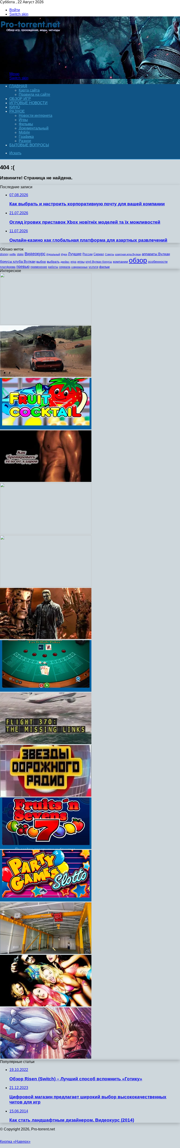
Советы (109, 254)
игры (81, 261)
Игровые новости (28, 103)
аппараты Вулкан (156, 254)
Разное (17, 111)
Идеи (64, 254)
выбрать (53, 261)
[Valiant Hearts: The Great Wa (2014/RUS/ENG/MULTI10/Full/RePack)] (45, 585)
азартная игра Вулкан (128, 254)
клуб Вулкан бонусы (99, 261)
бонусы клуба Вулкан (17, 261)
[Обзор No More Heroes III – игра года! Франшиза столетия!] (45, 1057)
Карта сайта (29, 90)
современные (79, 267)
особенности (158, 261)
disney (4, 254)
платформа (7, 267)
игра (73, 261)
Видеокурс (35, 253)
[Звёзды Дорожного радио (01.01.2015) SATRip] (45, 795)
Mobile (24, 132)
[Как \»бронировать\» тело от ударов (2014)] (45, 481)
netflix (12, 254)
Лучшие (75, 254)
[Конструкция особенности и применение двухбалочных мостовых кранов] (45, 953)
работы (53, 267)
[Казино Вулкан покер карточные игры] (45, 690)
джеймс (65, 261)
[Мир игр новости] (31, 66)
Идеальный (53, 254)
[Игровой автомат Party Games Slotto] (45, 900)
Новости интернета (35, 116)
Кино (14, 107)
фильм (104, 267)
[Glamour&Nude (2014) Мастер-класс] (45, 533)
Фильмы (26, 124)
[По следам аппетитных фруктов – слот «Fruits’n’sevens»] (45, 848)
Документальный (34, 128)
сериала (64, 267)
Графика (26, 137)
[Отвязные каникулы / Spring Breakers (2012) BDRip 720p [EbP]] (45, 1005)
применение (38, 267)
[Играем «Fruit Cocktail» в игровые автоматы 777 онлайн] (45, 428)
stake (20, 254)
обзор (138, 260)
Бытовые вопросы (29, 145)
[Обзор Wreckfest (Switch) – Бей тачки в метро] (45, 376)
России (87, 254)
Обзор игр (20, 99)
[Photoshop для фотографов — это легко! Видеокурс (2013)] (45, 323)
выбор (41, 261)
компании (120, 261)
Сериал (99, 254)
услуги (93, 267)
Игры (23, 120)
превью (23, 266)
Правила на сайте (34, 94)
